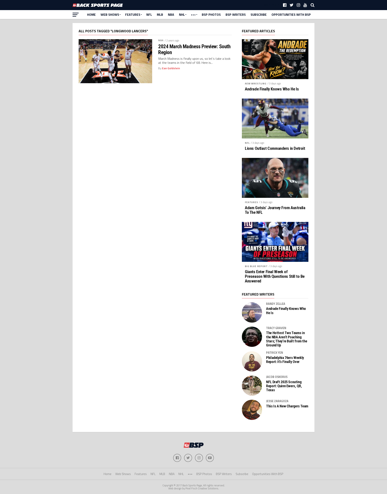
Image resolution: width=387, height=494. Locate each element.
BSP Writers (236, 14)
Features (132, 14)
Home (91, 14)
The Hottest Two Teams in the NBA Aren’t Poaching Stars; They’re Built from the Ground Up (286, 339)
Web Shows (110, 14)
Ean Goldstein (171, 68)
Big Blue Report (256, 266)
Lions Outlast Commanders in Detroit (275, 148)
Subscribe (259, 14)
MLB (160, 14)
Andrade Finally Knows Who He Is (272, 89)
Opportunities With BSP (291, 14)
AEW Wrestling (255, 83)
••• (193, 14)
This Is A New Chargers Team (287, 406)
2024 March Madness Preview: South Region (194, 49)
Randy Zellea (275, 303)
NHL (182, 14)
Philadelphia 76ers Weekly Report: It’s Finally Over (285, 360)
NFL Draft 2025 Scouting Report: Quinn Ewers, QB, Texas (284, 386)
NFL (149, 14)
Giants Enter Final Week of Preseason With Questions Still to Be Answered (275, 276)
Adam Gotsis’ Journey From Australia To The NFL (275, 210)
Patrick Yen (274, 352)
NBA (171, 14)
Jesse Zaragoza (277, 401)
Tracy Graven (276, 328)
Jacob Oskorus (276, 376)
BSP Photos (211, 14)
